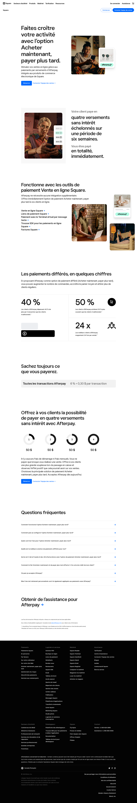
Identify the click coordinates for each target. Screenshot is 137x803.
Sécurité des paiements (29, 675)
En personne (25, 654)
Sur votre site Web (27, 663)
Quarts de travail (51, 682)
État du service (99, 669)
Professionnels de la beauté (30, 734)
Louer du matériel (76, 676)
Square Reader (75, 650)
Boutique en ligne (51, 654)
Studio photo (50, 714)
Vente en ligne (32, 210)
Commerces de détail (28, 727)
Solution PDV (50, 650)
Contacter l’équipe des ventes (104, 657)
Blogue (96, 660)
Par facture (25, 657)
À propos (73, 727)
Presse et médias (75, 731)
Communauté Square (101, 666)
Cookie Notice (111, 790)
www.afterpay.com (56, 623)
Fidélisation (49, 695)
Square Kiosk (74, 663)
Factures (29, 229)
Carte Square (50, 707)
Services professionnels (29, 742)
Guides (96, 663)
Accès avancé (50, 679)
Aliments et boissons (28, 731)
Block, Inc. (112, 796)
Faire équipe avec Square (78, 734)
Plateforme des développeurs (55, 727)
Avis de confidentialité (108, 780)
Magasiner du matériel (77, 673)
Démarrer (26, 83)
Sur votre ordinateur (28, 660)
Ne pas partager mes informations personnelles (100, 774)
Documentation (51, 736)
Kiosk (47, 673)
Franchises (24, 749)
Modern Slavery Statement (107, 793)
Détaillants (49, 660)
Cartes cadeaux (51, 691)
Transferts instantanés (53, 704)
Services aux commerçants (30, 678)
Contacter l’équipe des (43, 83)
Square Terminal (75, 654)
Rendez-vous (50, 663)
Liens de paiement (34, 213)
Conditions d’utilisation (108, 777)
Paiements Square (27, 650)
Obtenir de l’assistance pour (49, 601)
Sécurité (113, 783)
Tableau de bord (51, 676)
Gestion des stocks (52, 688)
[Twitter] (109, 768)
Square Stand (74, 660)
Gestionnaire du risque (28, 672)
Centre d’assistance (101, 654)
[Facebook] (112, 768)
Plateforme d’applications (54, 701)
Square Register (75, 666)
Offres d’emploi (75, 737)
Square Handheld (75, 657)
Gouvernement (111, 787)
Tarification (98, 650)
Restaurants (50, 666)
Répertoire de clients (53, 685)
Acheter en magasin (76, 679)
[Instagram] (115, 768)
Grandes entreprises (28, 745)
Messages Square (51, 698)
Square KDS (49, 669)
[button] (68, 526)
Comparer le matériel (77, 669)
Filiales (72, 740)
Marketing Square (51, 710)
